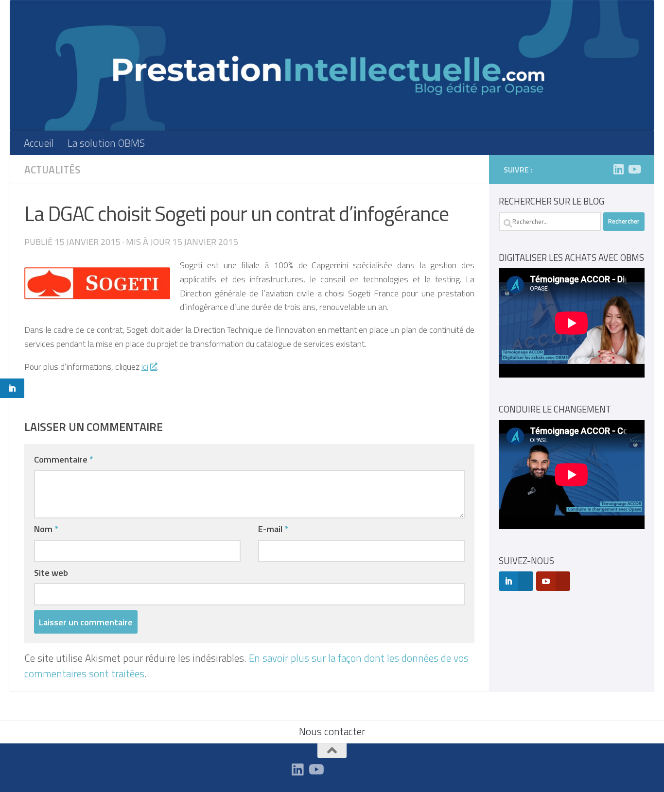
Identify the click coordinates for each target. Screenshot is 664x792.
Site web (51, 572)
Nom (46, 528)
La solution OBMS (106, 143)
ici (144, 366)
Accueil (39, 143)
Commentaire (63, 459)
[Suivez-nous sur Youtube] (634, 169)
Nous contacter (332, 731)
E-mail (273, 528)
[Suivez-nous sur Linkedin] (618, 169)
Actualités (52, 169)
